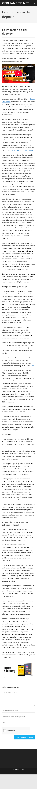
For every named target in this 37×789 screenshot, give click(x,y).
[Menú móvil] (34, 3)
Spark (32, 366)
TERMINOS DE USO (18, 770)
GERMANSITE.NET (15, 3)
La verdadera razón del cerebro (22, 150)
